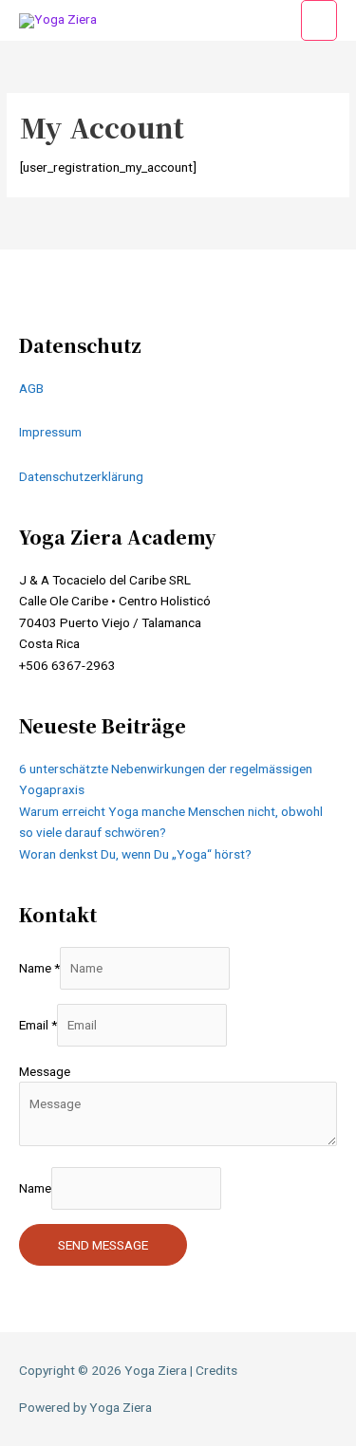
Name (39, 967)
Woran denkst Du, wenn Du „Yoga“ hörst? (135, 854)
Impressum (50, 431)
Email (38, 1024)
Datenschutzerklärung (81, 476)
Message (44, 1071)
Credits (216, 1370)
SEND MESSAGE (103, 1244)
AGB (31, 388)
